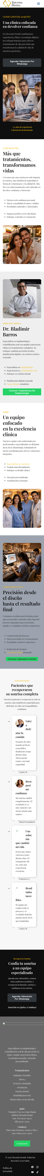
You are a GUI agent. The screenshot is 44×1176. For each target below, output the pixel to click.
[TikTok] (37, 1172)
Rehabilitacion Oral (22, 1095)
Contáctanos (22, 1143)
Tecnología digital (15, 652)
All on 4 (22, 1079)
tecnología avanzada (17, 1058)
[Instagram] (37, 1167)
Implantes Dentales (22, 1075)
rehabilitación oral (29, 370)
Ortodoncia (22, 1087)
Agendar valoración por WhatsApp (22, 62)
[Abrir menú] (38, 3)
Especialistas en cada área (18, 464)
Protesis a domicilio (22, 1083)
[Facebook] (32, 1167)
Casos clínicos (13, 384)
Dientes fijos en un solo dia (22, 1099)
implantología (27, 367)
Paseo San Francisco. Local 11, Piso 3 (22, 1130)
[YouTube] (32, 1172)
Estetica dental (22, 1091)
